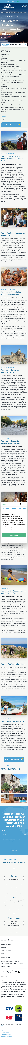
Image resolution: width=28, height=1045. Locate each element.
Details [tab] (14, 508)
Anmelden (14, 850)
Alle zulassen (14, 535)
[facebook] (3, 971)
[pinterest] (11, 971)
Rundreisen (4, 9)
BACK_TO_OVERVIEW (10, 16)
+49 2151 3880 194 (14, 879)
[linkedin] (19, 971)
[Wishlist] (22, 6)
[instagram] (7, 971)
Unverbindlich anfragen (11, 125)
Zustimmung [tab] (5, 508)
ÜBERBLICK (5, 44)
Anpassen (13, 539)
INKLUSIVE (22, 44)
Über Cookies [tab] (22, 508)
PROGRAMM (14, 44)
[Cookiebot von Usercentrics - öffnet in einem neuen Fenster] (19, 504)
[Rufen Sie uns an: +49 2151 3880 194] (26, 2)
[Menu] (2, 6)
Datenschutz (8, 841)
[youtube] (16, 971)
